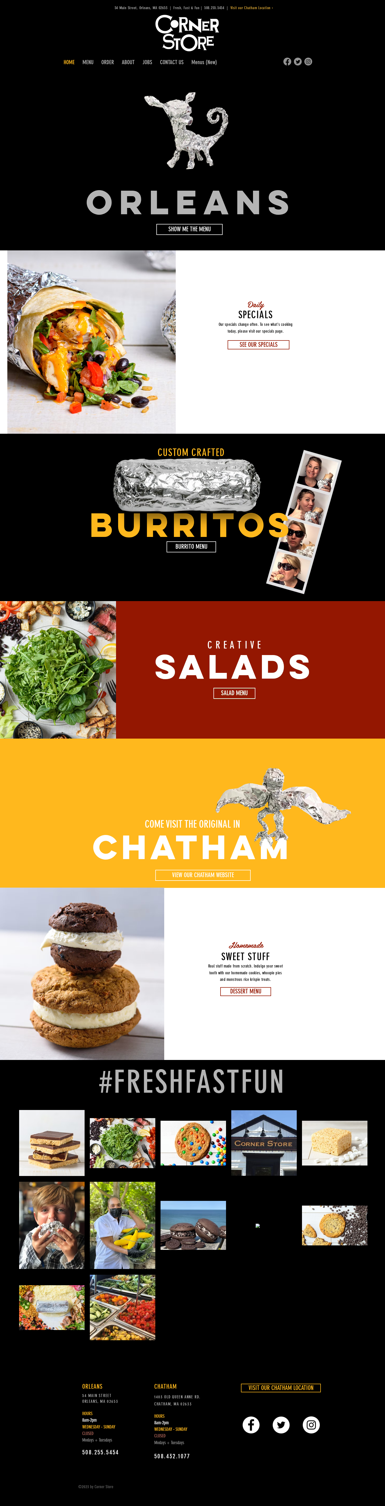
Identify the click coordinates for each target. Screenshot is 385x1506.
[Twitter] (298, 61)
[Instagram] (308, 61)
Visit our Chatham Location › (252, 8)
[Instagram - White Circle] (311, 1424)
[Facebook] (287, 61)
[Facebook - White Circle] (251, 1424)
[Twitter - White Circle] (281, 1424)
